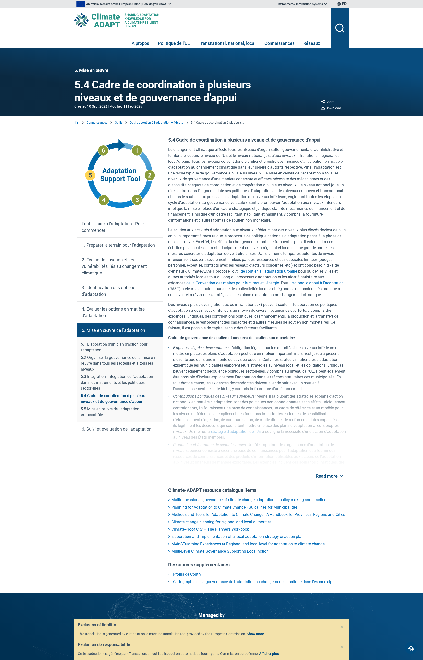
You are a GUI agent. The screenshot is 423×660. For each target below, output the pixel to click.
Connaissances (279, 43)
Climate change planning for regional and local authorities (221, 522)
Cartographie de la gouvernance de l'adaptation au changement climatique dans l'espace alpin (254, 581)
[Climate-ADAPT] (200, 20)
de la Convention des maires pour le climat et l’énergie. (233, 283)
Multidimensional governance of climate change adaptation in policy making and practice (248, 500)
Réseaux (311, 43)
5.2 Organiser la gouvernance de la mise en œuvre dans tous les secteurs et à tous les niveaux (118, 363)
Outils (119, 122)
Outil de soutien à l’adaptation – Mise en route (157, 122)
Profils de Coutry (187, 574)
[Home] (76, 122)
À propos (140, 43)
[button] (120, 227)
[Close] (342, 627)
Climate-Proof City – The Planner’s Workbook (210, 529)
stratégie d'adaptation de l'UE (236, 431)
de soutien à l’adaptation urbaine (269, 271)
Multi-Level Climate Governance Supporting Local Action (220, 551)
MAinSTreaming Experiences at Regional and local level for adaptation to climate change (248, 544)
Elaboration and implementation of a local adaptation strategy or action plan (237, 536)
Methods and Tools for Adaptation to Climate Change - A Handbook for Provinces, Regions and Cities (258, 514)
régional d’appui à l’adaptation (317, 283)
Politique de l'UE (174, 43)
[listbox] (123, 4)
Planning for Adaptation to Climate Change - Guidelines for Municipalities (234, 507)
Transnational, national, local (227, 43)
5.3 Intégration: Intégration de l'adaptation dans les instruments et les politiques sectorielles (117, 382)
